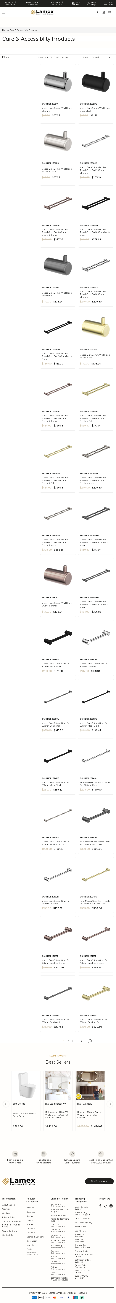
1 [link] (63, 1041)
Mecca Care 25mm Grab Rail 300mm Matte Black (56, 665)
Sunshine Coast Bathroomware (58, 1241)
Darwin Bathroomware (58, 1273)
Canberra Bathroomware (58, 1231)
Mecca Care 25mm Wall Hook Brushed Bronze (57, 604)
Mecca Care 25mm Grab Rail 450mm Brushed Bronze (94, 961)
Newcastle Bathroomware (58, 1236)
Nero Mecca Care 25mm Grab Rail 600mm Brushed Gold (95, 902)
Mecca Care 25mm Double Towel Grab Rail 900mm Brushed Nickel (55, 542)
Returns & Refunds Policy (11, 1226)
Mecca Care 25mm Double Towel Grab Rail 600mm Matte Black (95, 232)
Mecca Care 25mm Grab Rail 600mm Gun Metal (56, 1021)
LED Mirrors (80, 1231)
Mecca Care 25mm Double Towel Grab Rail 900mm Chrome (93, 170)
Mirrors (29, 1224)
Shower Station (82, 1251)
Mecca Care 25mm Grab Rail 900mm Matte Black (94, 724)
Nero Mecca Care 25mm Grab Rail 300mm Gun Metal (95, 843)
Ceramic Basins (82, 1218)
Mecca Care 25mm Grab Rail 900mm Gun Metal (56, 724)
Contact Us (7, 1235)
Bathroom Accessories (32, 1254)
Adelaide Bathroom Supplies (60, 1220)
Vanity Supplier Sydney (82, 1208)
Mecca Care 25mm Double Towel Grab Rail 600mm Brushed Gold (93, 418)
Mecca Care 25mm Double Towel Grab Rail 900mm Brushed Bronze (55, 418)
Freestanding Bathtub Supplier (82, 1213)
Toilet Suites (80, 1227)
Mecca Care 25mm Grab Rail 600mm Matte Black (56, 783)
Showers (30, 1233)
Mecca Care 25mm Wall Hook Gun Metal (57, 294)
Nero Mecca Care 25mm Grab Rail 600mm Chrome (95, 783)
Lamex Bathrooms (57, 1293)
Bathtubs (30, 1212)
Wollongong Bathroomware (58, 1247)
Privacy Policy (8, 1217)
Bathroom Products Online (84, 1255)
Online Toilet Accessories (81, 1266)
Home (5, 30)
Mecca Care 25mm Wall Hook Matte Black (95, 109)
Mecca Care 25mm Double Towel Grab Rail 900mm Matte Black (57, 356)
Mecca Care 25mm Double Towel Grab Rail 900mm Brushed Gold (55, 480)
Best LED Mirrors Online (82, 1272)
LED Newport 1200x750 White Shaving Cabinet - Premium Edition (57, 1115)
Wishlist (6, 1209)
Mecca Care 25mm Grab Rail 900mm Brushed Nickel (56, 843)
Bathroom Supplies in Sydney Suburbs (59, 1279)
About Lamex (8, 1205)
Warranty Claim (9, 1231)
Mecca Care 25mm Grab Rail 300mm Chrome (94, 665)
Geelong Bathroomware (58, 1252)
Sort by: (86, 57)
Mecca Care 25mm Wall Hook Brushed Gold (95, 356)
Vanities (30, 1208)
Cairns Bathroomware (58, 1268)
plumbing (30, 1245)
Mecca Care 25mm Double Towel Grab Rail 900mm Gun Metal (94, 604)
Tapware (30, 1229)
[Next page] (90, 1041)
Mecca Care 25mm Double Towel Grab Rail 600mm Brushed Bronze (55, 232)
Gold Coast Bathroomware (58, 1225)
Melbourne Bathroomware (58, 1205)
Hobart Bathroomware (58, 1257)
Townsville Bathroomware (58, 1263)
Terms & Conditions (11, 1221)
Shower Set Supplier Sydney (82, 1246)
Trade (29, 1249)
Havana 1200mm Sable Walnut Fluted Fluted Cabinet (89, 1115)
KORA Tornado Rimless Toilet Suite (24, 1115)
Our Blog (6, 1213)
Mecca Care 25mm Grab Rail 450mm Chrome (56, 902)
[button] (3, 12)
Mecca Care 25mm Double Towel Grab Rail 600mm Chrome (93, 294)
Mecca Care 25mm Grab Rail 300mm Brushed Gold (94, 1021)
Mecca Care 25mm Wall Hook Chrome (57, 109)
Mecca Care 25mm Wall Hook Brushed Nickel (57, 170)
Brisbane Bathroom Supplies (60, 1210)
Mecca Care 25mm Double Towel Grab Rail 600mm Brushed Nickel (93, 480)
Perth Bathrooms (58, 1216)
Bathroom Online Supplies (83, 1261)
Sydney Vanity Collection (81, 1277)
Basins (29, 1216)
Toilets (29, 1220)
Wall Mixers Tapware (80, 1235)
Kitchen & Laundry (35, 1237)
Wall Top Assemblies (80, 1241)
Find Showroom (99, 1181)
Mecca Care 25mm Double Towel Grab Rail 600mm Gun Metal (94, 542)
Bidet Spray (31, 1241)
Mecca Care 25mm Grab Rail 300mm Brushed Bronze (56, 961)
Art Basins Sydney (83, 1223)
